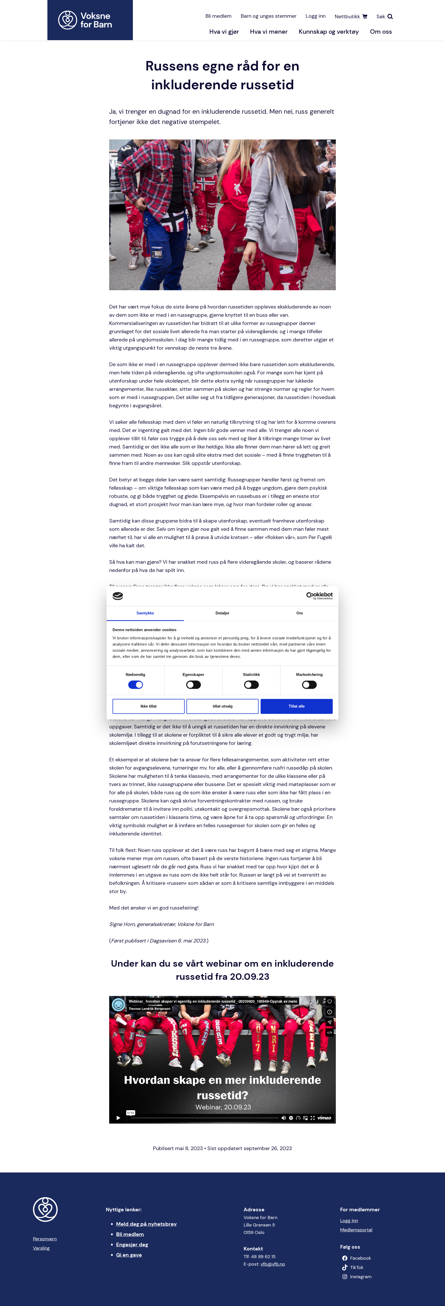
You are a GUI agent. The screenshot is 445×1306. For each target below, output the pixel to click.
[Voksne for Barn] (90, 20)
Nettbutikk (347, 16)
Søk (380, 16)
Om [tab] (299, 613)
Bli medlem (219, 16)
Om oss (381, 32)
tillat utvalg (223, 706)
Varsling (41, 1248)
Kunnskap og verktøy (329, 32)
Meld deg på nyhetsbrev (146, 1224)
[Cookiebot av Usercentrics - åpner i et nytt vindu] (310, 596)
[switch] (193, 685)
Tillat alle (297, 706)
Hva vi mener (269, 32)
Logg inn (316, 16)
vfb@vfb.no (273, 1264)
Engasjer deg (132, 1244)
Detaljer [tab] (223, 613)
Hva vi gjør (224, 32)
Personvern (45, 1239)
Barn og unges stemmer (268, 16)
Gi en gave (129, 1254)
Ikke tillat (149, 706)
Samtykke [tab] (145, 613)
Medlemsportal (356, 1230)
